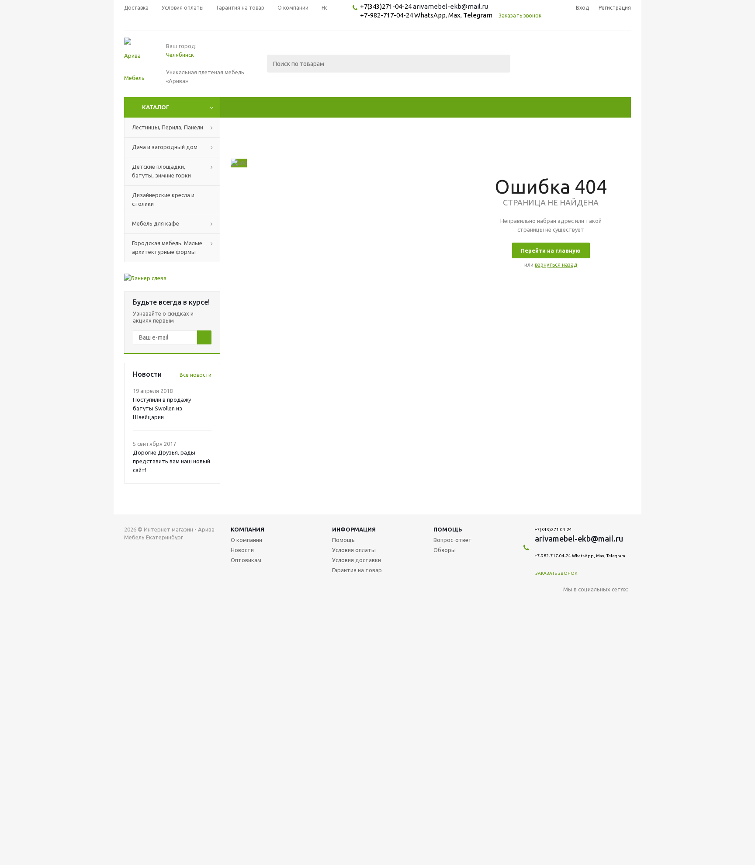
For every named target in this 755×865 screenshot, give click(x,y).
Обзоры (444, 550)
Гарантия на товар (357, 570)
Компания (247, 529)
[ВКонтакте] (570, 604)
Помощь (447, 529)
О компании (246, 540)
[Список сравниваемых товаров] (535, 70)
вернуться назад (556, 264)
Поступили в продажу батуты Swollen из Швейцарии (162, 408)
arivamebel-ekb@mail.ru (450, 6)
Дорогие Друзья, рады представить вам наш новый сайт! (171, 461)
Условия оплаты (354, 550)
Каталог (156, 107)
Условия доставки (356, 560)
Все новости (195, 375)
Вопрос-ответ (452, 540)
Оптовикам (246, 560)
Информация (354, 529)
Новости (242, 550)
